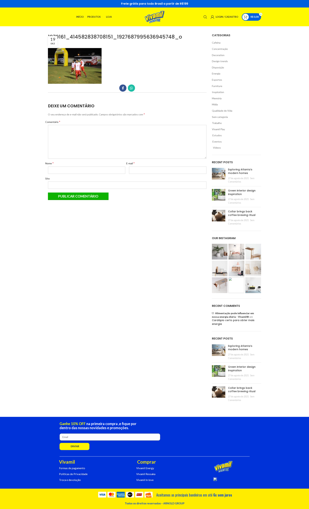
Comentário (54, 121)
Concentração (220, 48)
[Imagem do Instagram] (220, 252)
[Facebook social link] (122, 88)
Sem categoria (220, 116)
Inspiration (218, 92)
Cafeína (216, 42)
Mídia (215, 104)
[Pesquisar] (205, 17)
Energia (216, 73)
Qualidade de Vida (222, 110)
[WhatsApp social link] (131, 88)
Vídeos (216, 147)
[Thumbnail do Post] (218, 175)
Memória (217, 98)
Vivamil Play (218, 129)
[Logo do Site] (155, 16)
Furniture (217, 86)
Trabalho (217, 122)
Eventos (217, 141)
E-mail (132, 163)
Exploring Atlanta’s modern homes (240, 171)
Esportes (217, 79)
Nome (51, 163)
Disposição (218, 67)
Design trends (220, 61)
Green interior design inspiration (242, 192)
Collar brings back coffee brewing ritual (242, 213)
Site (49, 178)
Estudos (217, 135)
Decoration (218, 55)
